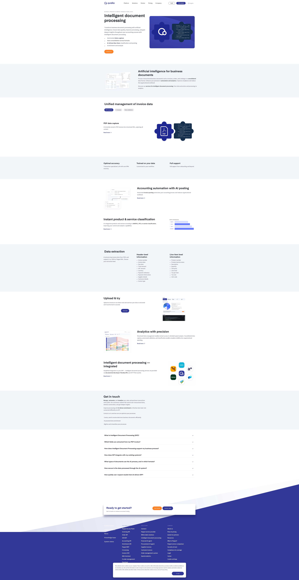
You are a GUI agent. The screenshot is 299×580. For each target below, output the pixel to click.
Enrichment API (126, 544)
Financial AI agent (146, 541)
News (106, 533)
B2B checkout (126, 556)
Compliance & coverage (174, 550)
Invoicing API (126, 532)
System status (109, 541)
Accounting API (126, 541)
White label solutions (147, 535)
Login (171, 3)
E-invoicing (125, 550)
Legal (169, 553)
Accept (178, 573)
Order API (125, 535)
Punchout (125, 562)
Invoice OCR (125, 553)
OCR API (124, 538)
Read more (107, 132)
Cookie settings (172, 559)
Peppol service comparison (175, 544)
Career (169, 556)
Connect (143, 529)
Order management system (149, 553)
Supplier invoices (146, 547)
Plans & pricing (171, 532)
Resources (170, 538)
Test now (125, 310)
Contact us (109, 51)
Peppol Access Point (128, 529)
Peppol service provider (148, 532)
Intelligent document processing (151, 538)
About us (170, 529)
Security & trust (172, 547)
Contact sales (167, 508)
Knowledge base (110, 537)
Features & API (126, 525)
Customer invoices (146, 550)
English (191, 3)
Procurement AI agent (148, 544)
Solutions (144, 525)
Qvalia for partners (173, 535)
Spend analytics (146, 556)
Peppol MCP (125, 547)
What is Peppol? (172, 541)
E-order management (128, 559)
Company (170, 525)
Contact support (109, 529)
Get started (181, 3)
